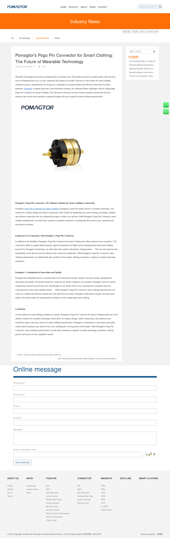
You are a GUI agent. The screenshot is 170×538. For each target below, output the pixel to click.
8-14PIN (104, 506)
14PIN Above (106, 509)
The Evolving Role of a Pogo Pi (142, 61)
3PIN (103, 489)
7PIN (103, 503)
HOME (135, 31)
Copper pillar (51, 520)
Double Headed (52, 503)
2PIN (103, 485)
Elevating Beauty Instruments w (142, 72)
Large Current (52, 496)
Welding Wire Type (54, 499)
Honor (9, 492)
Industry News (153, 31)
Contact (102, 7)
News (93, 7)
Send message (22, 462)
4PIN (103, 492)
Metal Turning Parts (54, 516)
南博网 (160, 534)
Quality (10, 489)
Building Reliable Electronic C (141, 68)
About (84, 7)
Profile (10, 485)
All (12, 38)
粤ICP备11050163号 (92, 534)
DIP (47, 485)
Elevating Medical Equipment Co (142, 65)
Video (57, 38)
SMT (48, 489)
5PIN (103, 496)
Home (63, 7)
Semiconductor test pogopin (58, 513)
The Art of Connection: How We (142, 76)
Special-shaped (52, 509)
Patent (10, 496)
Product (73, 7)
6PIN (103, 499)
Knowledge (24, 38)
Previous (39, 355)
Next (87, 359)
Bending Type (52, 506)
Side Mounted (52, 492)
